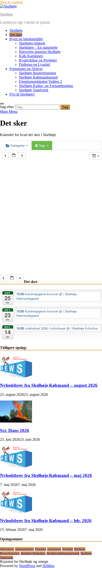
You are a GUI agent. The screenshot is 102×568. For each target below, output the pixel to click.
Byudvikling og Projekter (38, 60)
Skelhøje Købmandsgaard (38, 77)
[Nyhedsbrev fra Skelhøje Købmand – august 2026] (16, 376)
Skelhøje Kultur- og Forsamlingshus (46, 86)
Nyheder (67, 549)
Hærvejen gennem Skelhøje (39, 52)
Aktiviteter (7, 549)
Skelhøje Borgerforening (37, 73)
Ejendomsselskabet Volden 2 (40, 81)
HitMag (48, 566)
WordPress (27, 566)
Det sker (15, 35)
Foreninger (54, 549)
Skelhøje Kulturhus (33, 553)
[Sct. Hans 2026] (16, 421)
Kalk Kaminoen (31, 56)
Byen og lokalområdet (26, 39)
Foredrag (40, 549)
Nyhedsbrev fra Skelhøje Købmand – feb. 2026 (46, 520)
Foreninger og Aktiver (26, 69)
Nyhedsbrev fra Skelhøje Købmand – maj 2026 (46, 475)
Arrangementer (24, 549)
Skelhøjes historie (32, 43)
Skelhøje (6, 14)
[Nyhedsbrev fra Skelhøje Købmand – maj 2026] (16, 466)
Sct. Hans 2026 (14, 430)
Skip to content (11, 2)
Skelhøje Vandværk (33, 90)
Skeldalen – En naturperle (38, 47)
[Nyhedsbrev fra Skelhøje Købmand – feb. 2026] (16, 511)
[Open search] (2, 103)
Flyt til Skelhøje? (22, 94)
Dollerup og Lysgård (34, 64)
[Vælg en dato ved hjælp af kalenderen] (14, 155)
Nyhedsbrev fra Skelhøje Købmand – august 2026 (48, 385)
